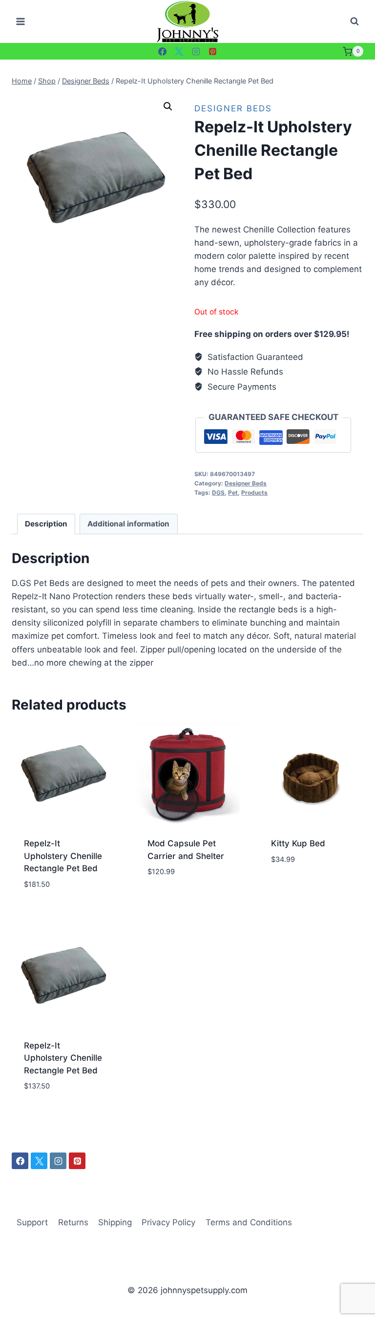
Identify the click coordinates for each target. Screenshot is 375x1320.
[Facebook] (162, 51)
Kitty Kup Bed (298, 843)
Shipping (115, 1222)
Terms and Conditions (249, 1222)
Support (32, 1222)
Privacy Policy (168, 1222)
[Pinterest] (213, 51)
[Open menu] (21, 21)
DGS (218, 492)
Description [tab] (46, 523)
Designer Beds (233, 108)
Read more (168, 901)
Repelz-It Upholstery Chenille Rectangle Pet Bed (63, 855)
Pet (233, 492)
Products (254, 492)
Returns (73, 1222)
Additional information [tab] (128, 523)
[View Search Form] (354, 21)
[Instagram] (196, 51)
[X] (179, 51)
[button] (168, 106)
